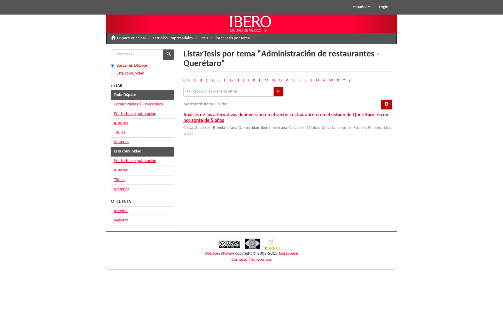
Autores (121, 123)
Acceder (121, 211)
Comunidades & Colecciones (138, 104)
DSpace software (219, 253)
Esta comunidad (130, 73)
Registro (121, 220)
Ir (278, 91)
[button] (361, 7)
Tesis (204, 38)
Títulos (119, 132)
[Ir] (168, 54)
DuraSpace (288, 253)
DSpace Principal (131, 38)
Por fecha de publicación (135, 114)
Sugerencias (261, 259)
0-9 (186, 80)
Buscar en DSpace (131, 65)
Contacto (239, 259)
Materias (121, 142)
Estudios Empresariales (173, 38)
